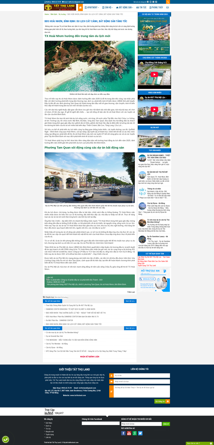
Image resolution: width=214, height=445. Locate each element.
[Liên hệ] (167, 7)
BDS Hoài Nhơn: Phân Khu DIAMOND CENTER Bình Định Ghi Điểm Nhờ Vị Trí (72, 317)
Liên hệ (48, 437)
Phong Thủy (157, 7)
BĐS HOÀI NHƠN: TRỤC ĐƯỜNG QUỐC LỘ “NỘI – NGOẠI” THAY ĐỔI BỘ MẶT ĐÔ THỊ (76, 313)
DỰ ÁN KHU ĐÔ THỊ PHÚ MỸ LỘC (157, 173)
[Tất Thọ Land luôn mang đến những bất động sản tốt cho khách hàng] (60, 7)
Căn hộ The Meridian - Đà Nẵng (57, 344)
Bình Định (58, 297)
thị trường (64, 297)
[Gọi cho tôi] (5, 439)
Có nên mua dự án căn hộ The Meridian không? (62, 332)
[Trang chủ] (80, 7)
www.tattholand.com (78, 395)
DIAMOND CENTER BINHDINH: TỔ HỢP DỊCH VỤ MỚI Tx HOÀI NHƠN (70, 309)
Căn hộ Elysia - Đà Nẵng (54, 347)
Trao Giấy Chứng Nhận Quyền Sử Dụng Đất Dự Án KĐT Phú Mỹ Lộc (69, 305)
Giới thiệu (49, 423)
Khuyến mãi (50, 432)
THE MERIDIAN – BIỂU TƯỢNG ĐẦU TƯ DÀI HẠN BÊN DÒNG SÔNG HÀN (71, 340)
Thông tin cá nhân (154, 189)
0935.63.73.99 (56, 2)
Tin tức (142, 7)
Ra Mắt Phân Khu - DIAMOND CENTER (59, 320)
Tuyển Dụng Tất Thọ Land (147, 265)
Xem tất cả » (130, 301)
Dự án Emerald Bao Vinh (54, 336)
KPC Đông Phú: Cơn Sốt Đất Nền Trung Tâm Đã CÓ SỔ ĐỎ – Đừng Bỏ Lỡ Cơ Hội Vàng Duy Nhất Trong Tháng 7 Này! (86, 351)
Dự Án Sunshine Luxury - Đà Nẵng (157, 237)
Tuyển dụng (50, 434)
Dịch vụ (48, 426)
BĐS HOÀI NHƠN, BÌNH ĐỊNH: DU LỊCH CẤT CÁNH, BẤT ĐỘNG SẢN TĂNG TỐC (86, 21)
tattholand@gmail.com (76, 2)
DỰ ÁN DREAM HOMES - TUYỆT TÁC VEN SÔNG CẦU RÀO (158, 156)
